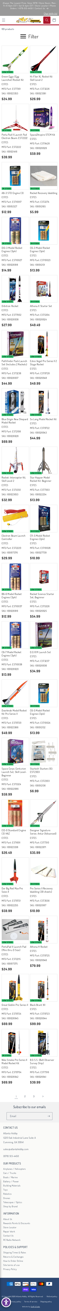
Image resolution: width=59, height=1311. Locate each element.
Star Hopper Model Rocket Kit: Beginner (40, 479)
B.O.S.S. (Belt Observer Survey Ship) (42, 1061)
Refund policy (52, 1296)
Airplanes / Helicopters (14, 1168)
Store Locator (10, 1227)
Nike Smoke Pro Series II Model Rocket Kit (14, 1061)
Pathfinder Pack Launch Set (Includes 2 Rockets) (14, 362)
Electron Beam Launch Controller (14, 537)
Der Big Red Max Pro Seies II (12, 890)
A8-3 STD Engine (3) (13, 193)
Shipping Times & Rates (14, 1252)
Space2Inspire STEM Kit (42, 134)
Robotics (7, 1193)
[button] (3, 20)
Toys (5, 1189)
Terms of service (30, 1301)
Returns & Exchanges (13, 1256)
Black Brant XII (37, 1005)
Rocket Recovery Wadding (43, 193)
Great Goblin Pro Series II (15, 1005)
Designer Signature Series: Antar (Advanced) (43, 832)
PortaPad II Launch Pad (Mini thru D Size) (14, 948)
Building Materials (11, 1185)
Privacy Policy (10, 1269)
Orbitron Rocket (10, 306)
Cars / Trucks (9, 1173)
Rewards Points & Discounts (16, 1223)
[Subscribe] (48, 1116)
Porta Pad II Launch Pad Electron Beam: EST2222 (15, 136)
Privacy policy (15, 1301)
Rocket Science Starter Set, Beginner (42, 595)
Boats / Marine (10, 1177)
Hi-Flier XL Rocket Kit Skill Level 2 (41, 78)
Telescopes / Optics (12, 1202)
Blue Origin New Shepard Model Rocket (15, 421)
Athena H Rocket (39, 946)
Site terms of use (11, 1265)
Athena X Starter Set (41, 306)
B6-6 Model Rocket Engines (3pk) (12, 595)
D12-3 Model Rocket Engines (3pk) (12, 249)
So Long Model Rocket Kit (43, 419)
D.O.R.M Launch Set (40, 652)
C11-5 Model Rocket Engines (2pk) (40, 537)
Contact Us (8, 1235)
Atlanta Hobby (21, 1296)
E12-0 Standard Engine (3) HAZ (14, 832)
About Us (7, 1219)
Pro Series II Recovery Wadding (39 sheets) (41, 890)
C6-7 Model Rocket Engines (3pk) (11, 653)
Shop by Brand (10, 1206)
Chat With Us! (50, 13)
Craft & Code (35, 1307)
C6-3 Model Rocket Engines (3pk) (40, 249)
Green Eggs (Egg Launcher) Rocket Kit (13, 78)
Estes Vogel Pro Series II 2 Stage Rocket (43, 362)
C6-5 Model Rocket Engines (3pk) (40, 712)
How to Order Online (13, 1260)
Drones (6, 1198)
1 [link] (16, 1096)
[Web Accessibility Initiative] (6, 1302)
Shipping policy (46, 1301)
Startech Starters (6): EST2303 (41, 770)
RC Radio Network (11, 1239)
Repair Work (9, 1231)
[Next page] (42, 1096)
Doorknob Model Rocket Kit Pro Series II (14, 712)
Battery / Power (11, 1181)
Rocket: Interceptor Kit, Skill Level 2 (14, 479)
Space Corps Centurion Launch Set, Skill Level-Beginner (14, 772)
